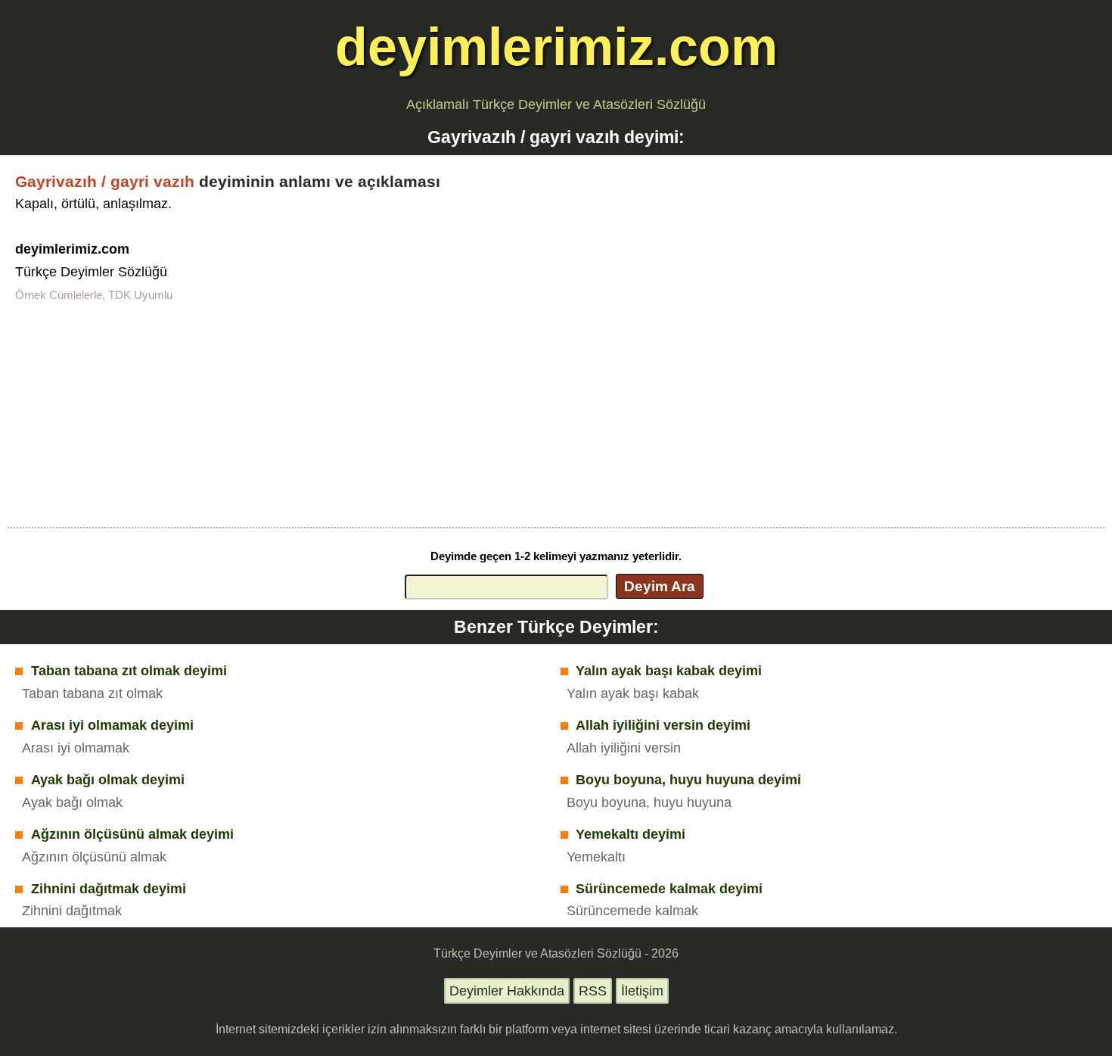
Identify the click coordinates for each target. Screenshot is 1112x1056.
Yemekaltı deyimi (630, 834)
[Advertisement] (556, 413)
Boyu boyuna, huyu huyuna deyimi (688, 779)
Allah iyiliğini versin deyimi (663, 725)
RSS (593, 990)
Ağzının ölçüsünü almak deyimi (132, 834)
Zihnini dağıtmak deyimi (108, 888)
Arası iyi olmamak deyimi (112, 725)
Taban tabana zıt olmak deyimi (129, 670)
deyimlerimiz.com (556, 46)
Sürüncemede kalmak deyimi (669, 888)
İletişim (642, 990)
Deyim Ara (659, 586)
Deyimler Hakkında (506, 990)
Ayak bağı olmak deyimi (108, 779)
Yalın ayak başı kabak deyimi (669, 670)
